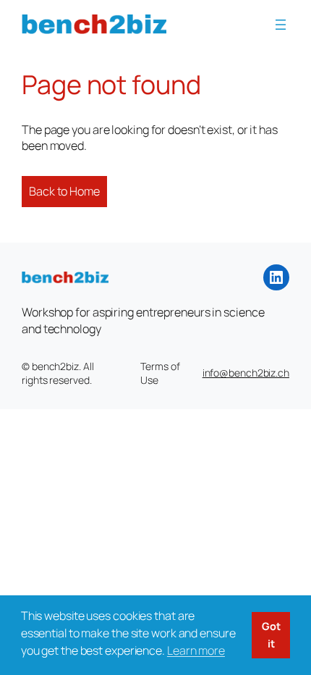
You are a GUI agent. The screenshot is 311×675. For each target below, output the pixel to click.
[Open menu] (280, 24)
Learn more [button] (196, 650)
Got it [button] (271, 634)
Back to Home (64, 191)
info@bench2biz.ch (246, 373)
